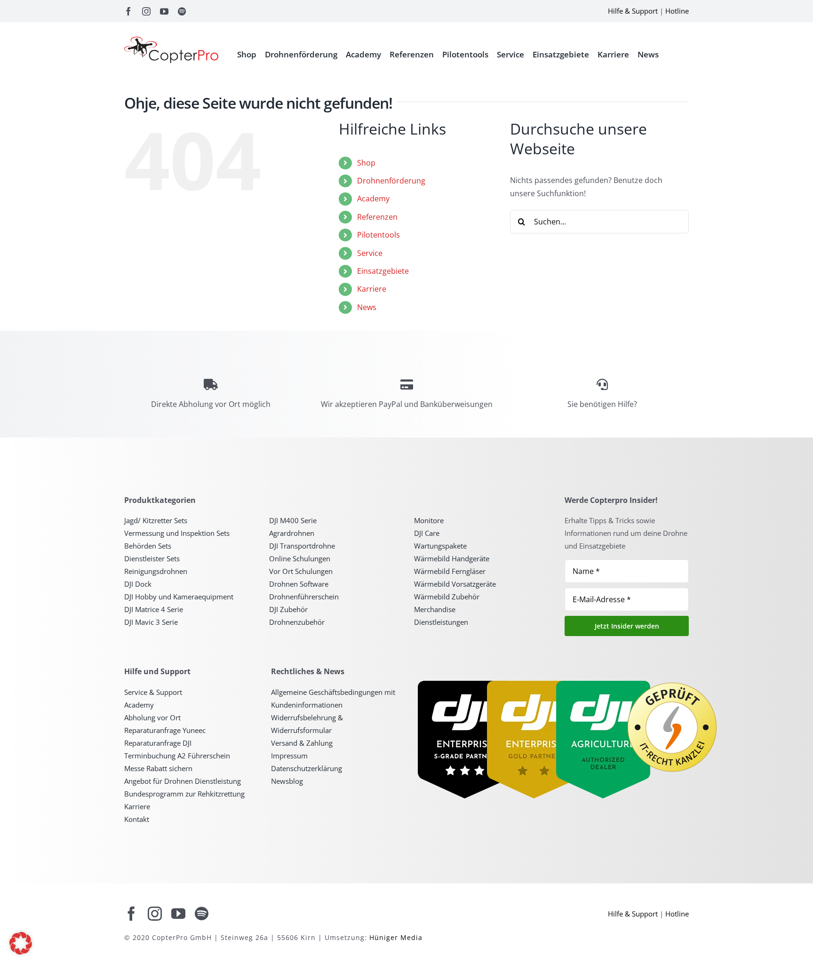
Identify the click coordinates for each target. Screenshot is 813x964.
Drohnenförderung (391, 180)
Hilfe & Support (633, 11)
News (366, 307)
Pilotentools (378, 235)
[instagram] (146, 11)
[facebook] (128, 11)
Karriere (371, 289)
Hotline (677, 11)
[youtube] (164, 11)
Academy (373, 198)
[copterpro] (171, 40)
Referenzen (377, 217)
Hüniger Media (395, 937)
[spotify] (182, 11)
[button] (20, 943)
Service (370, 253)
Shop (366, 163)
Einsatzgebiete (383, 271)
